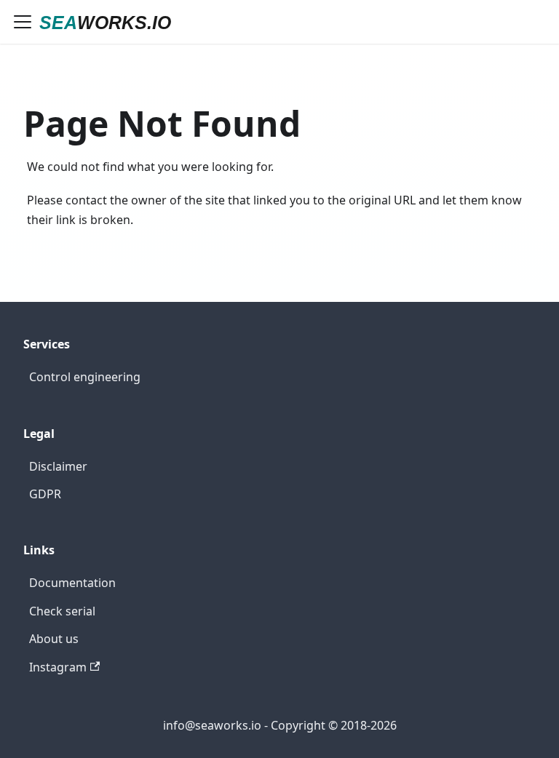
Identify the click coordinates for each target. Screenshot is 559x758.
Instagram (58, 667)
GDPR (45, 494)
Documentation (72, 583)
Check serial (62, 611)
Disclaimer (58, 466)
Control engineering (84, 377)
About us (54, 639)
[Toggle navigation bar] (22, 22)
